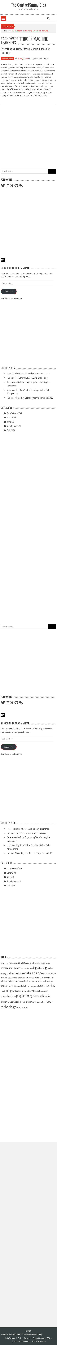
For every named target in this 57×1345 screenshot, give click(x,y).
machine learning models (21, 991)
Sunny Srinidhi (24, 58)
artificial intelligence (10, 967)
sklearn (29, 1001)
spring (35, 1002)
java (16, 980)
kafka (23, 986)
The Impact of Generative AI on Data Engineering (27, 377)
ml (32, 990)
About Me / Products (21, 1341)
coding (3, 973)
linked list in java (30, 986)
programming (24, 995)
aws (22, 967)
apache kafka (30, 963)
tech (50, 1001)
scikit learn (20, 1001)
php (14, 996)
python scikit (38, 995)
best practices (28, 968)
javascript (18, 986)
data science (33, 972)
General (10, 417)
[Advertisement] (28, 135)
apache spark (41, 963)
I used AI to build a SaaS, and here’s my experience (28, 373)
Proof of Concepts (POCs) (42, 1338)
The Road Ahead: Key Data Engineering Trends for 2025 (30, 397)
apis (48, 963)
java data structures (27, 981)
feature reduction (41, 978)
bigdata (37, 967)
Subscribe (8, 291)
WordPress (16, 1334)
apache (21, 962)
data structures (28, 977)
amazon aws (14, 963)
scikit (13, 1001)
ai (1, 962)
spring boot (41, 1002)
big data (48, 967)
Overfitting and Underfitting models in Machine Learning (25, 51)
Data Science (7, 58)
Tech (9, 430)
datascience (15, 972)
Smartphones (12, 426)
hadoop (11, 981)
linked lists (40, 986)
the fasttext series (21, 1007)
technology (8, 1006)
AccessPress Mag (35, 1334)
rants (9, 1002)
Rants (9, 421)
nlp (11, 996)
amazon (6, 962)
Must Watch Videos (39, 1341)
